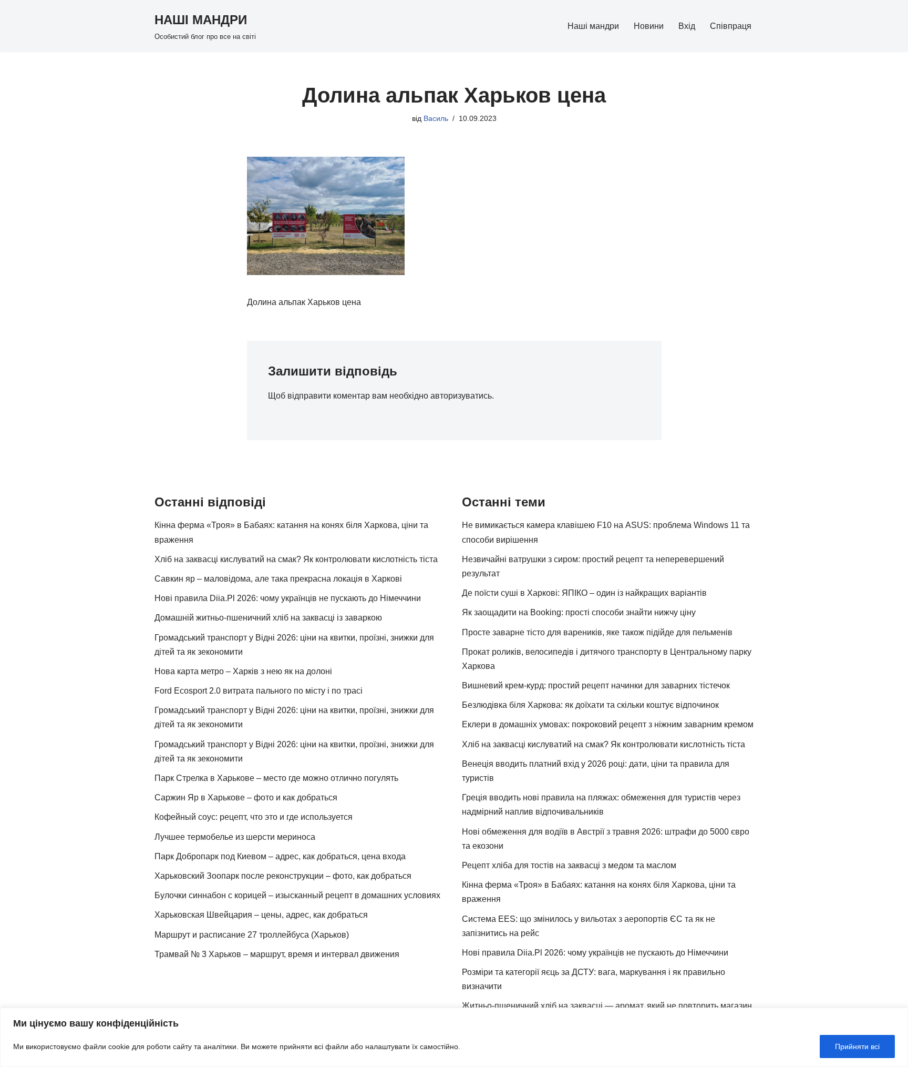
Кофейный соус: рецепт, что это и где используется (253, 816)
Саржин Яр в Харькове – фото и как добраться (245, 797)
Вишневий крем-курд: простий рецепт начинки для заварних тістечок (596, 685)
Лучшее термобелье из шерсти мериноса (234, 836)
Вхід (686, 26)
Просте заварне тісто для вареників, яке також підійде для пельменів (597, 632)
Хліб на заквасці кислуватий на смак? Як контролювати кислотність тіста (296, 559)
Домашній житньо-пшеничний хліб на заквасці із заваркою (268, 617)
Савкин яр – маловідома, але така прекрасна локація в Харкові (278, 578)
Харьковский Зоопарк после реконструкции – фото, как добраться (282, 875)
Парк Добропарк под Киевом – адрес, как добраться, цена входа (280, 856)
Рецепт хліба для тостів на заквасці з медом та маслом (569, 865)
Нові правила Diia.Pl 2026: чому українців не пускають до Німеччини (287, 598)
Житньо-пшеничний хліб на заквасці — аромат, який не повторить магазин (607, 1005)
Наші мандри (593, 26)
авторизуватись (461, 395)
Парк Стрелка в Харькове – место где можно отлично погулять (276, 778)
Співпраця (730, 26)
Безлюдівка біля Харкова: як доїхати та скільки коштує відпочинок (590, 704)
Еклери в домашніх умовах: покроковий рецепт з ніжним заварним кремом (608, 724)
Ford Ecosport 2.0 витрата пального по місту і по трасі (258, 690)
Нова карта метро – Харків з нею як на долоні (243, 671)
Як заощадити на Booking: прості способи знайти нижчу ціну (579, 612)
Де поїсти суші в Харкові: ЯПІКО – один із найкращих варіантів (584, 592)
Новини (649, 26)
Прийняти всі (857, 1046)
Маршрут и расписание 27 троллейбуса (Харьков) (251, 934)
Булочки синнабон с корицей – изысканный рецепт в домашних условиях (297, 895)
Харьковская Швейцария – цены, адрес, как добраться (261, 914)
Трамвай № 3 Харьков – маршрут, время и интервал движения (276, 954)
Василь (436, 118)
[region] (454, 1037)
